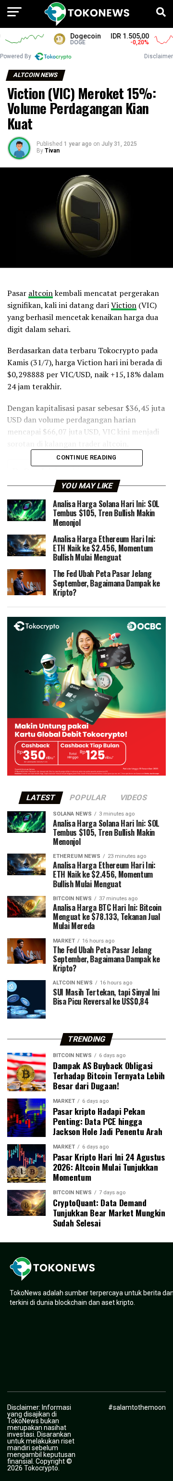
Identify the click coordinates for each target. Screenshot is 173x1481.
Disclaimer (158, 56)
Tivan (52, 150)
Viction (123, 305)
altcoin (40, 293)
